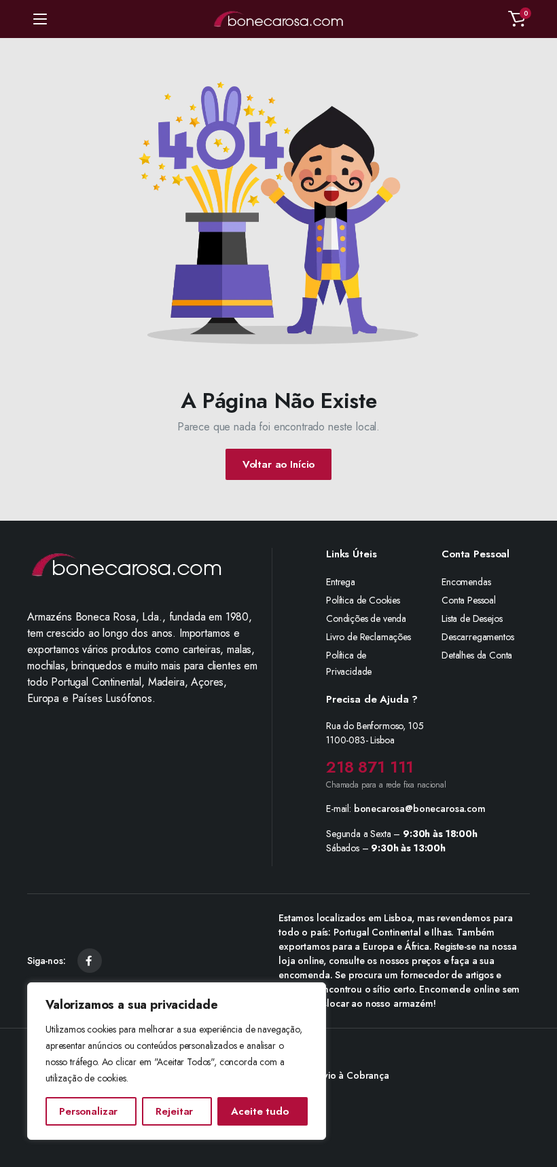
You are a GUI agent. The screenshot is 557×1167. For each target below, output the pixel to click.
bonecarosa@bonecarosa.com (420, 808)
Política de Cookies (363, 600)
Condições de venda (366, 618)
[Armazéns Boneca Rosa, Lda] (278, 19)
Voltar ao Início (278, 464)
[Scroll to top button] (535, 1105)
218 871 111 (370, 767)
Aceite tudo (259, 1111)
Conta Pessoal (469, 600)
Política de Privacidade (349, 663)
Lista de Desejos (472, 618)
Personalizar (88, 1111)
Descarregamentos (478, 637)
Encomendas (466, 582)
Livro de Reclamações (368, 637)
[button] (517, 19)
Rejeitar (174, 1111)
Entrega (340, 582)
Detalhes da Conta (477, 655)
